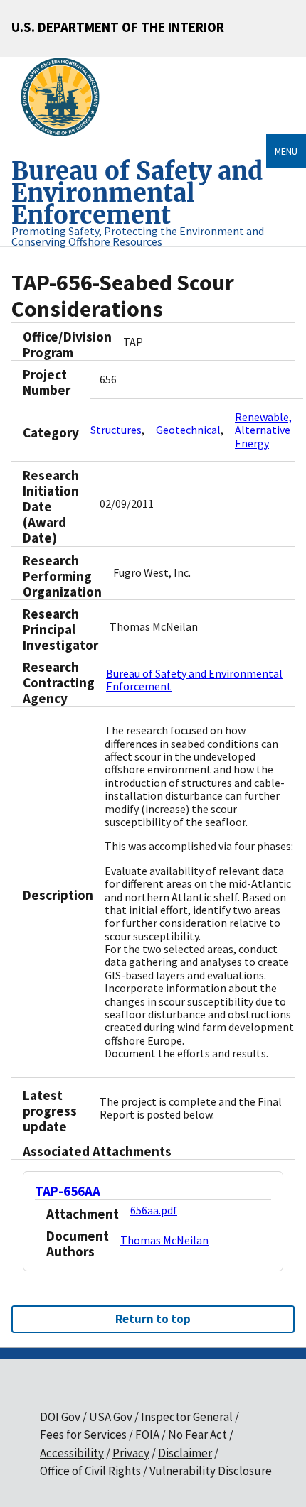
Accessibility (72, 1453)
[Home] (65, 97)
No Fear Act (197, 1434)
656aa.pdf (153, 1210)
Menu (286, 151)
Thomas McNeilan (164, 1240)
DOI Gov (60, 1417)
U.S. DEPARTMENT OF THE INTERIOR (117, 27)
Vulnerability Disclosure (210, 1471)
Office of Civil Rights (90, 1471)
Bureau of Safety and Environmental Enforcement (194, 679)
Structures (116, 430)
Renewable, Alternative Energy (263, 430)
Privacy (130, 1453)
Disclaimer (185, 1453)
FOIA (147, 1434)
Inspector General (187, 1417)
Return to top (153, 1319)
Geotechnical (188, 430)
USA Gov (110, 1417)
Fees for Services (83, 1434)
